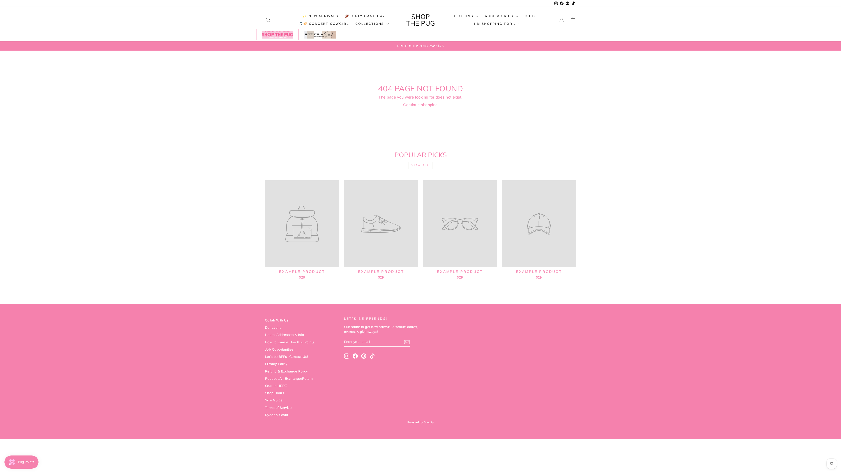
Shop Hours (274, 393)
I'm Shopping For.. (495, 23)
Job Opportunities (279, 349)
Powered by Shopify (420, 422)
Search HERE (276, 386)
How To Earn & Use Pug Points (289, 342)
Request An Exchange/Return (289, 378)
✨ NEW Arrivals (320, 16)
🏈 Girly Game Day (365, 16)
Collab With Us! (277, 320)
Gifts (532, 16)
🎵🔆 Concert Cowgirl (324, 23)
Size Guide (274, 400)
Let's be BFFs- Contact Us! (286, 356)
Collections (370, 23)
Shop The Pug (420, 19)
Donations (273, 327)
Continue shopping (420, 105)
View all (421, 165)
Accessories (500, 16)
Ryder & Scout (276, 415)
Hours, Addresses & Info (284, 335)
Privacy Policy (276, 364)
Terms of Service (278, 407)
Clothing (464, 16)
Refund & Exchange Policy (286, 371)
